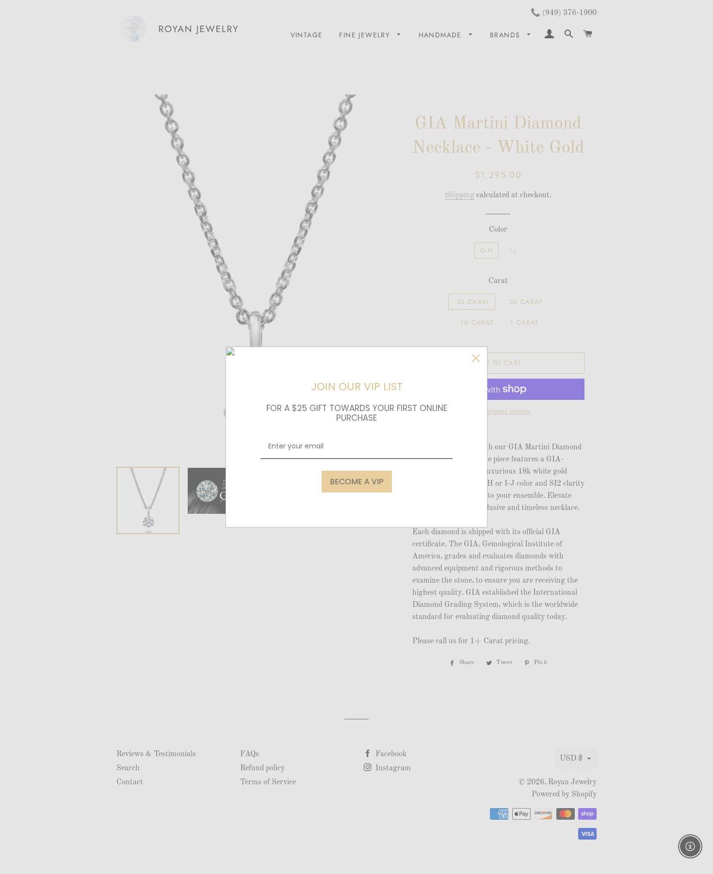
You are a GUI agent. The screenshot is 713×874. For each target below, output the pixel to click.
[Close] (475, 358)
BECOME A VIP (357, 481)
